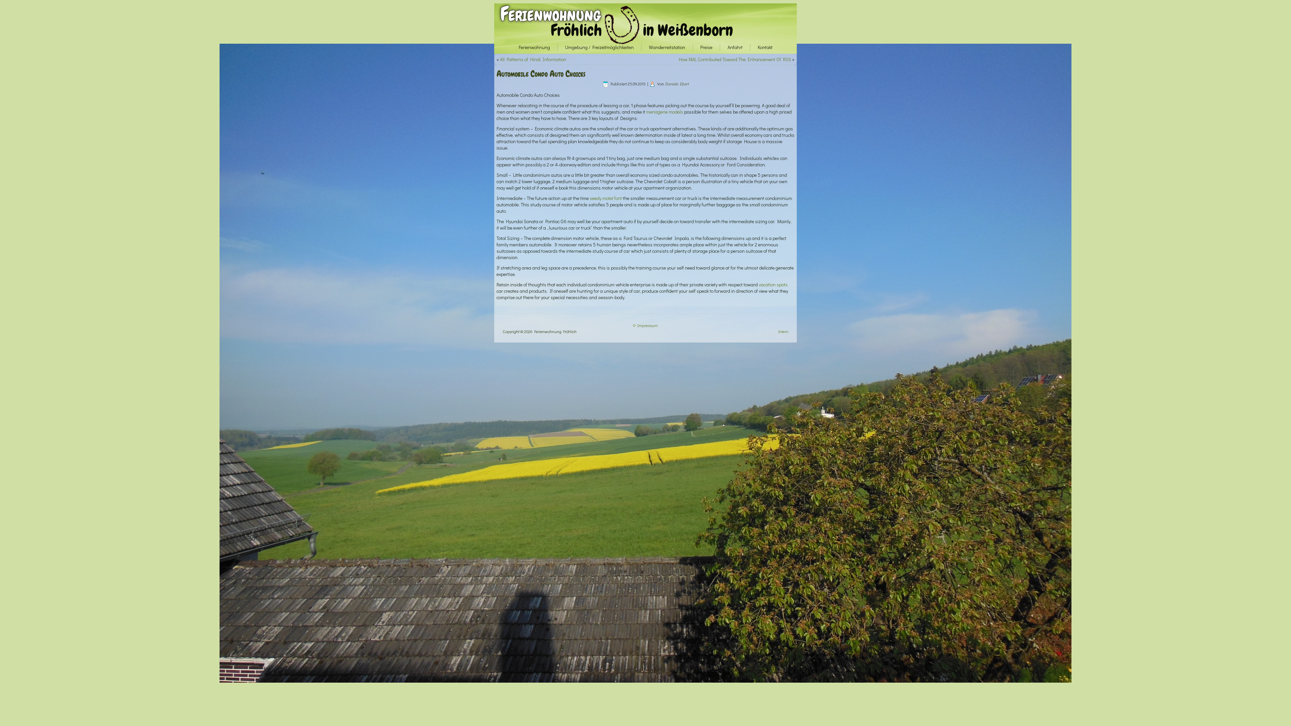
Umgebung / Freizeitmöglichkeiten (599, 47)
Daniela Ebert (677, 83)
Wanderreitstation (667, 47)
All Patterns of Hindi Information (533, 59)
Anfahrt (735, 47)
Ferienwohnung (550, 14)
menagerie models (664, 112)
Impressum (647, 325)
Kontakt (765, 47)
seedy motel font (606, 198)
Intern (783, 331)
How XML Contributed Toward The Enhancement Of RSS (735, 59)
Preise (706, 47)
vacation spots (773, 284)
